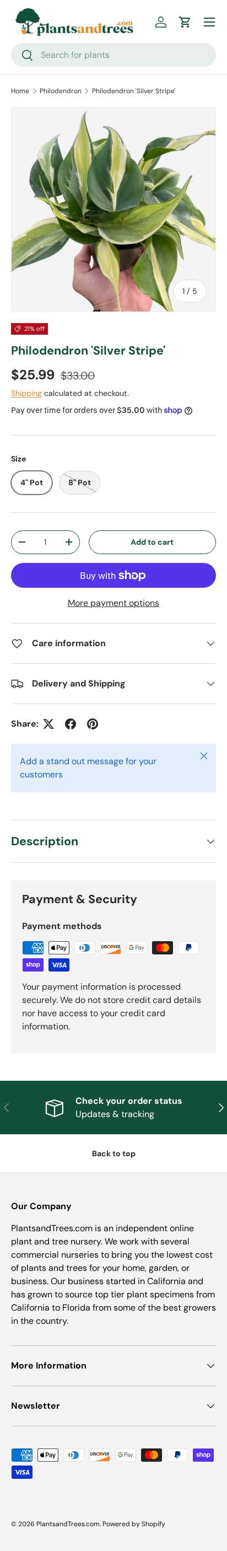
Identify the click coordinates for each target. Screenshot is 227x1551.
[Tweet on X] (48, 724)
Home (20, 91)
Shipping (26, 393)
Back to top (114, 1153)
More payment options (113, 603)
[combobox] (113, 55)
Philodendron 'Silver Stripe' (133, 91)
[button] (185, 22)
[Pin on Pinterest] (93, 724)
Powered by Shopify (133, 1524)
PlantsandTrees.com (68, 1524)
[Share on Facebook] (71, 724)
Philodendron (61, 91)
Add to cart (152, 542)
